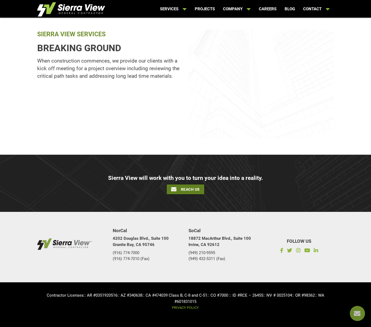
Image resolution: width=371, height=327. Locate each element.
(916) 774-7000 (126, 252)
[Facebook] (280, 251)
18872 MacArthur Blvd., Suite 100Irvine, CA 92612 (219, 241)
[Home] (71, 8)
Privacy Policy (185, 308)
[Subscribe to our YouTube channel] (307, 251)
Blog (290, 9)
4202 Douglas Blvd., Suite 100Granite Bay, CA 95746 (141, 241)
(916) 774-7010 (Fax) (131, 258)
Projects (205, 9)
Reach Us (190, 189)
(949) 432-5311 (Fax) (206, 258)
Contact (312, 9)
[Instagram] (298, 251)
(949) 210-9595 (201, 252)
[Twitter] (289, 251)
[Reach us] (357, 313)
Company (233, 9)
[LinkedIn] (317, 251)
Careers (267, 9)
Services (169, 9)
